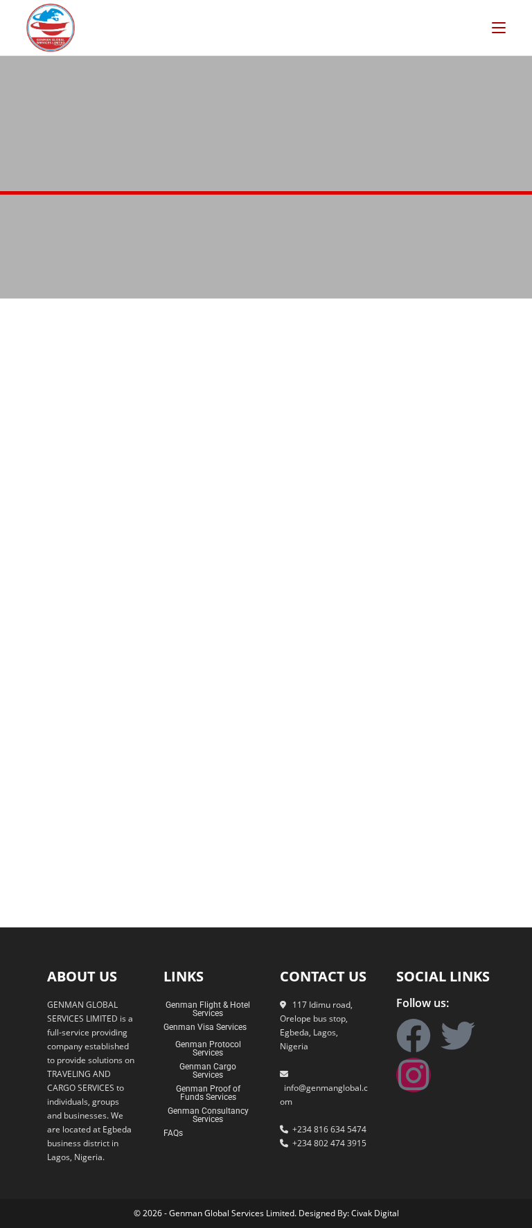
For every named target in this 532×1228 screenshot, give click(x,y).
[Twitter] (458, 1035)
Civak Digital (375, 1213)
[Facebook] (413, 1035)
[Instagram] (413, 1075)
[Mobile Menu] (499, 27)
